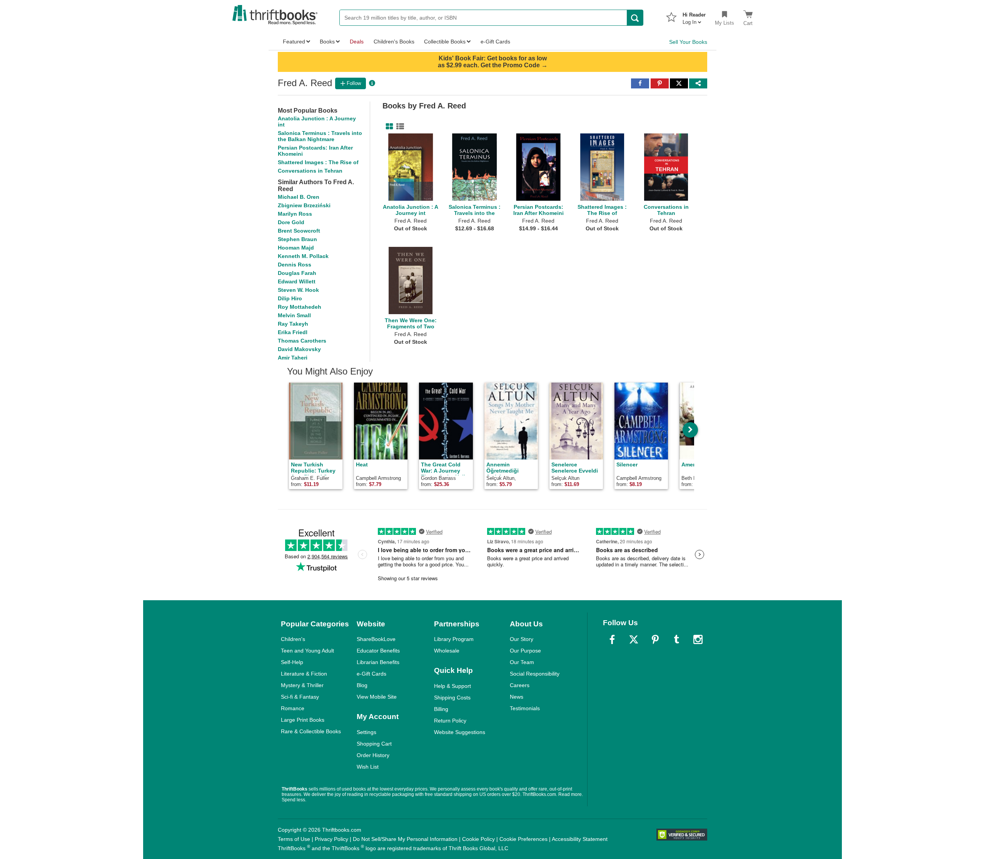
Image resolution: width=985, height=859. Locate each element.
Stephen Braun (297, 239)
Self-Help (292, 662)
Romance (292, 708)
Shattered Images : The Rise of (318, 162)
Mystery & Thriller (302, 685)
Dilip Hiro (290, 298)
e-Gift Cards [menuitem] (495, 41)
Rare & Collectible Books (311, 731)
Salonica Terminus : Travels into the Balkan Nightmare (320, 136)
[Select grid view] (387, 126)
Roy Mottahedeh (299, 307)
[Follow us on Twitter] (633, 639)
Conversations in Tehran (310, 171)
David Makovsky (299, 349)
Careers (519, 685)
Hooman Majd (296, 248)
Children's (293, 639)
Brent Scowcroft (299, 231)
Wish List (368, 767)
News (516, 697)
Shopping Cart (374, 744)
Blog (362, 685)
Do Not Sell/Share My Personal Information (405, 839)
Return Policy (450, 720)
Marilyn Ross (295, 214)
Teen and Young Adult (307, 651)
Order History (373, 755)
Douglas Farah (297, 273)
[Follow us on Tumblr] (676, 639)
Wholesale (446, 651)
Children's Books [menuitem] (394, 41)
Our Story (521, 639)
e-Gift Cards (371, 674)
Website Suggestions (459, 732)
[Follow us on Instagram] (698, 639)
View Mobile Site (377, 697)
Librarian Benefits (378, 662)
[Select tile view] (398, 126)
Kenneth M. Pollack (303, 256)
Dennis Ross (294, 264)
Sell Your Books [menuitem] (688, 42)
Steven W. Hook (298, 290)
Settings (366, 732)
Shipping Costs (452, 697)
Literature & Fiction (304, 674)
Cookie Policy (478, 839)
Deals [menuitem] (357, 41)
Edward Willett (297, 281)
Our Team (522, 662)
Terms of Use (294, 839)
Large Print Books (302, 720)
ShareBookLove (376, 639)
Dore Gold (291, 222)
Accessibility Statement (580, 839)
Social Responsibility (534, 674)
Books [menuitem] (327, 41)
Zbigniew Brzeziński (304, 205)
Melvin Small (294, 315)
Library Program (454, 639)
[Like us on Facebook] (612, 639)
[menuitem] (694, 16)
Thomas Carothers (302, 341)
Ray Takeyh (293, 324)
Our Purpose (525, 651)
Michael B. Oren (298, 197)
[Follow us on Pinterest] (655, 639)
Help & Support (452, 686)
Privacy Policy (331, 839)
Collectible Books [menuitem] (445, 41)
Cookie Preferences (523, 839)
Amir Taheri (292, 358)
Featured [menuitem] (294, 41)
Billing (441, 709)
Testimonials (525, 708)
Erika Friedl (292, 332)
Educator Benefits (378, 651)
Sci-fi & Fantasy (300, 697)
